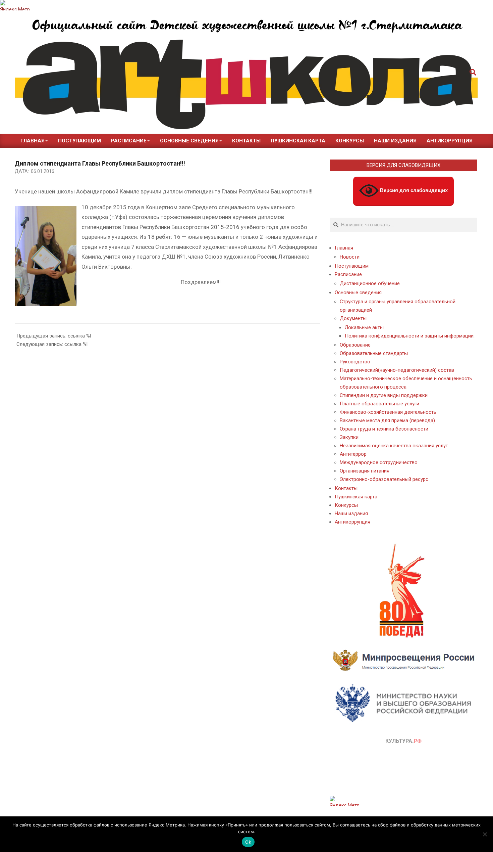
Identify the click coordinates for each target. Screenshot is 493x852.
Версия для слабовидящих (413, 190)
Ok (248, 842)
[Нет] (484, 834)
